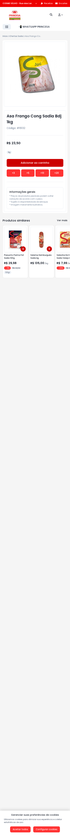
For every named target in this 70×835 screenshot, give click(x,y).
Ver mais (62, 220)
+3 (13, 173)
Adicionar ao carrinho (35, 163)
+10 (42, 173)
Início (5, 36)
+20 (56, 173)
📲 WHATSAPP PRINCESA (34, 27)
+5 (27, 173)
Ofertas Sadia (16, 36)
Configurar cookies (46, 829)
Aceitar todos (20, 829)
